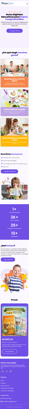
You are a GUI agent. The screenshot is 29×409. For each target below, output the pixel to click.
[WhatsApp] (11, 371)
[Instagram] (7, 371)
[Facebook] (3, 371)
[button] (27, 4)
